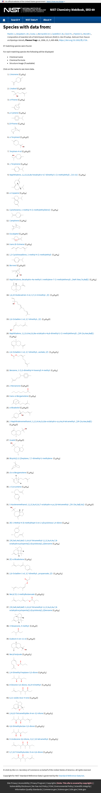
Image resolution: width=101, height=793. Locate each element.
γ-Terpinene (14, 164)
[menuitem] (4, 20)
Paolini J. (11, 33)
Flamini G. (78, 33)
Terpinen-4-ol (15, 151)
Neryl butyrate (15, 654)
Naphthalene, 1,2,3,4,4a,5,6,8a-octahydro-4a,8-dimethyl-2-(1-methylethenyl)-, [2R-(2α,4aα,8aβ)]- (51, 333)
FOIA (51, 786)
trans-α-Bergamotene (19, 396)
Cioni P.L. (69, 33)
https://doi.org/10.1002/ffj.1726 (73, 40)
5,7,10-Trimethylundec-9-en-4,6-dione (26, 752)
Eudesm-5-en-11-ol (17, 638)
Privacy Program (38, 783)
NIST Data (31, 19)
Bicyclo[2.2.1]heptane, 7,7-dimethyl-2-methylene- (31, 458)
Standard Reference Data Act (71, 775)
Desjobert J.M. (22, 33)
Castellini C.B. (58, 33)
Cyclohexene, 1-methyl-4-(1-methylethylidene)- (30, 209)
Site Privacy (12, 783)
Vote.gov (82, 789)
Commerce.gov (50, 789)
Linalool (13, 88)
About (46, 19)
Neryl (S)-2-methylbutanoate (22, 594)
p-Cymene (13, 112)
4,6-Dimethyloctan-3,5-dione (22, 726)
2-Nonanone (15, 385)
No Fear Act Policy (40, 786)
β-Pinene (13, 123)
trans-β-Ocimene (16, 244)
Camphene (14, 220)
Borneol (13, 265)
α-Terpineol (14, 137)
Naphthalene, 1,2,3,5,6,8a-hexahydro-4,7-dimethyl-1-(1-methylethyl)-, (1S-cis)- (43, 174)
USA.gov (73, 789)
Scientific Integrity (82, 786)
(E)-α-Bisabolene (16, 559)
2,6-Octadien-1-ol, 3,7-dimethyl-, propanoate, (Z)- (31, 573)
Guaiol (12, 440)
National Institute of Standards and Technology (25, 10)
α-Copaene (14, 193)
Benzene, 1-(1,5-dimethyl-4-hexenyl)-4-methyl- (29, 370)
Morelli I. (87, 33)
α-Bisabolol (14, 407)
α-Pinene (13, 99)
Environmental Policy (63, 786)
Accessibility (24, 783)
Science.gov (63, 789)
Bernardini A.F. (44, 33)
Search (14, 19)
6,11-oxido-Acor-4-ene (19, 697)
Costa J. (33, 33)
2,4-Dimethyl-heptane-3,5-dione (23, 672)
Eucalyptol (14, 233)
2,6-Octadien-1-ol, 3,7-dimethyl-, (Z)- (25, 319)
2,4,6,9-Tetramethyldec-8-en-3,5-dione (26, 713)
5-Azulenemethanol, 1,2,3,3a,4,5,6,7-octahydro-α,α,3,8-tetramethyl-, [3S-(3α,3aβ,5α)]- (47, 504)
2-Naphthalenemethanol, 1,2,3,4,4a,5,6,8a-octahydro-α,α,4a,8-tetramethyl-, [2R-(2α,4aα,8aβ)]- (50, 421)
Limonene (13, 74)
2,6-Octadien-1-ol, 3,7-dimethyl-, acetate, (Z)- (29, 352)
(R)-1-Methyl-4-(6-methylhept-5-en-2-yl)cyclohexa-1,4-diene (35, 522)
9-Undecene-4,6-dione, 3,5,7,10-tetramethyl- (29, 739)
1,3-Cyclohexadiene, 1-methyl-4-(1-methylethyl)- (30, 254)
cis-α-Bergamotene (17, 472)
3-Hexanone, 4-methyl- (19, 626)
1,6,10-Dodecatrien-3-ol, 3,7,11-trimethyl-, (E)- (29, 295)
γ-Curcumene (15, 486)
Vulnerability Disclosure (20, 786)
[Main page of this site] (4, 20)
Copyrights (51, 783)
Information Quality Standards (28, 789)
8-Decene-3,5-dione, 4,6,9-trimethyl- (25, 684)
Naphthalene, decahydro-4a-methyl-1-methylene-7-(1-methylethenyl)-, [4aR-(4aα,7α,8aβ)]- (49, 279)
